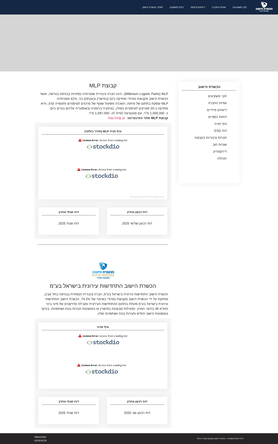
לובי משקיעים (240, 7)
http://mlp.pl (116, 118)
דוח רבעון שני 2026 (137, 413)
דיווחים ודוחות (198, 7)
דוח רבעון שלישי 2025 (137, 223)
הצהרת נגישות (40, 437)
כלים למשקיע (177, 7)
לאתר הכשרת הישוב (152, 7)
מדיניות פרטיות (40, 440)
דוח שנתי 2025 (68, 223)
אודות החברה (219, 7)
